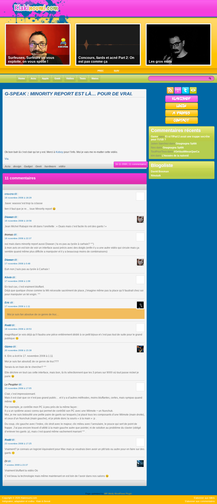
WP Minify (109, 493)
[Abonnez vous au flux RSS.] (170, 92)
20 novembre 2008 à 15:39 (18, 350)
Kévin (8, 277)
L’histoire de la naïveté (175, 155)
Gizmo (8, 346)
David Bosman (160, 171)
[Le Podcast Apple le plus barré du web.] (177, 92)
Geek (38, 166)
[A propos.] (181, 116)
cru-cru (9, 193)
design (17, 166)
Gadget (28, 166)
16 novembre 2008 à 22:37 (18, 238)
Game (154, 136)
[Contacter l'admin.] (181, 123)
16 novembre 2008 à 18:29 (18, 198)
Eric (7, 302)
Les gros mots (160, 61)
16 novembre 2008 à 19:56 (18, 221)
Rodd (8, 325)
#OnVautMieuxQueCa (186, 151)
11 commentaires (137, 164)
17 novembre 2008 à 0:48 (17, 263)
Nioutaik (156, 175)
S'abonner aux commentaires (200, 501)
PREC (100, 70)
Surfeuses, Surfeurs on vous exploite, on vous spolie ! (31, 59)
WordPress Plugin (123, 493)
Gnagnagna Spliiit (186, 143)
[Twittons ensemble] (185, 92)
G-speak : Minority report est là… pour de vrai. (68, 93)
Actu (7, 166)
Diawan (9, 217)
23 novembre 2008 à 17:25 (18, 443)
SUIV (116, 70)
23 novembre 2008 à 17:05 (18, 388)
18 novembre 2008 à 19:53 (18, 329)
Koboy (59, 152)
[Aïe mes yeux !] (193, 92)
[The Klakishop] (181, 101)
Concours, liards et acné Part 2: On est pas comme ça (106, 59)
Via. (7, 158)
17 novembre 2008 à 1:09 (17, 281)
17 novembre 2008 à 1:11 (17, 306)
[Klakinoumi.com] (36, 14)
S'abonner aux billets (204, 498)
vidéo (62, 166)
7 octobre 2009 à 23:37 (16, 465)
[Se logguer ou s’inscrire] (181, 108)
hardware (50, 166)
